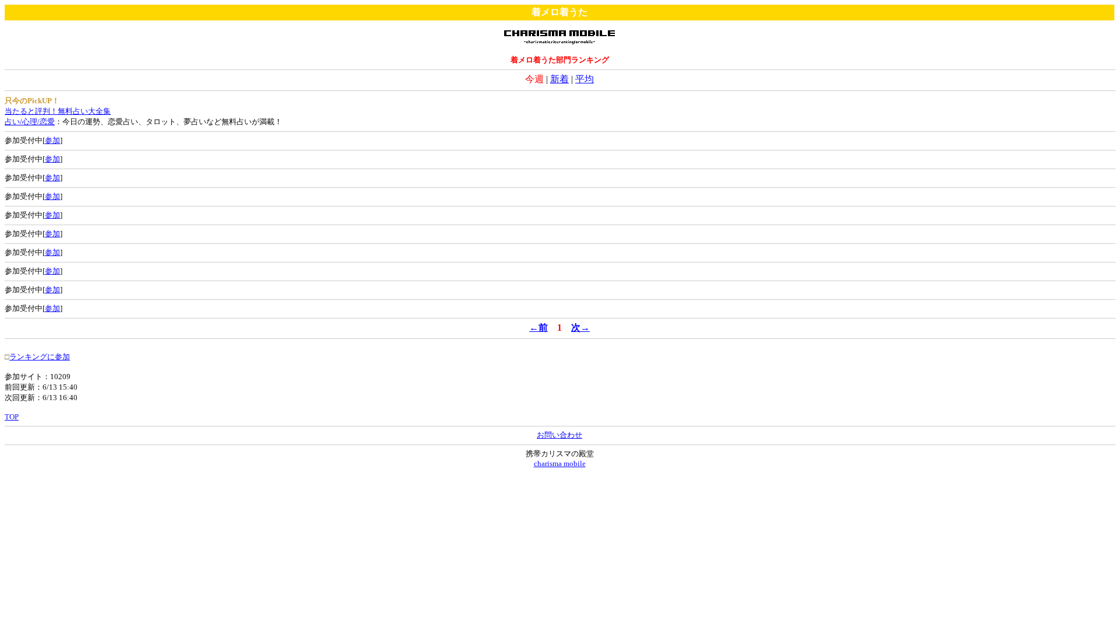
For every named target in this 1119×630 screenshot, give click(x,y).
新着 (559, 79)
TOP (12, 416)
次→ (580, 327)
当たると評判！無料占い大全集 (58, 111)
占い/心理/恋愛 (30, 121)
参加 (52, 140)
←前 (538, 327)
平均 (584, 79)
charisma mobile (560, 463)
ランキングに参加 (39, 356)
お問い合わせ (559, 434)
